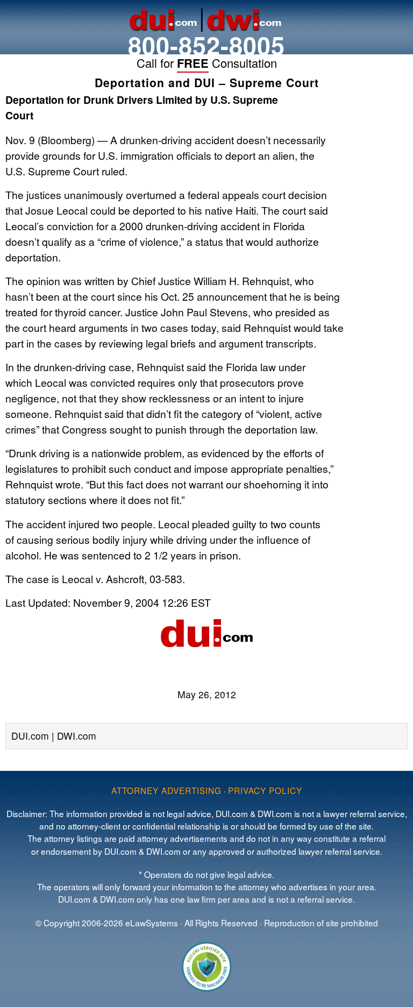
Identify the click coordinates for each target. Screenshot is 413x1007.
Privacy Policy (265, 790)
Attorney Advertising (166, 790)
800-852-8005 (206, 44)
